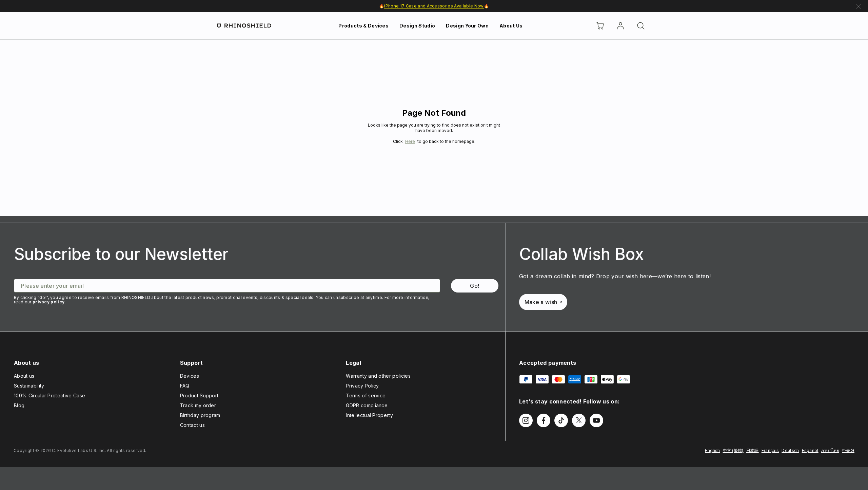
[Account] (620, 25)
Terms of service (366, 395)
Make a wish (541, 302)
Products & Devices (363, 26)
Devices (189, 376)
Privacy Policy (362, 386)
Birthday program (200, 415)
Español (810, 450)
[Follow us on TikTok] (561, 420)
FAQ (185, 386)
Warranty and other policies (378, 376)
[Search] (641, 25)
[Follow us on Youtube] (596, 420)
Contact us (192, 425)
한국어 (848, 450)
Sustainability (29, 386)
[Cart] (600, 25)
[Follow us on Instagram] (526, 420)
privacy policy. (49, 301)
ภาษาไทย (830, 450)
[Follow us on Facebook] (543, 420)
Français (770, 450)
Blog (19, 405)
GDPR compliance (367, 405)
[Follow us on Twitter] (579, 420)
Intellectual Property (369, 415)
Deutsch (790, 450)
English (712, 450)
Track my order (198, 405)
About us (24, 376)
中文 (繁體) (733, 450)
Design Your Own (467, 26)
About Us (511, 26)
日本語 (752, 450)
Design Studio (417, 26)
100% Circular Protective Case (49, 395)
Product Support (199, 395)
